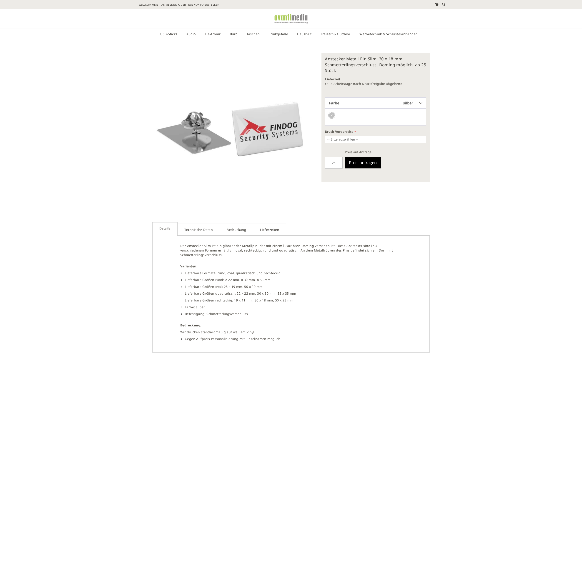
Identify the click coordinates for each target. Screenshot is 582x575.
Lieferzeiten (269, 229)
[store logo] (291, 19)
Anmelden (169, 5)
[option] (332, 115)
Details (165, 228)
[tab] (165, 229)
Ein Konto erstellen (204, 5)
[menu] (291, 34)
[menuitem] (171, 34)
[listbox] (375, 117)
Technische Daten (198, 229)
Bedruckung (236, 229)
